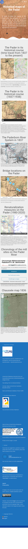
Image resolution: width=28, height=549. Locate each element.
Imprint (23, 281)
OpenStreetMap (16, 84)
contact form (19, 462)
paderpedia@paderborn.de (15, 458)
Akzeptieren (14, 271)
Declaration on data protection (16, 281)
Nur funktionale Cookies (14, 275)
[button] (2, 296)
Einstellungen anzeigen (14, 279)
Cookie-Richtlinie (6, 281)
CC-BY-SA (3, 86)
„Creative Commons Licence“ (15, 492)
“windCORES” (5, 479)
